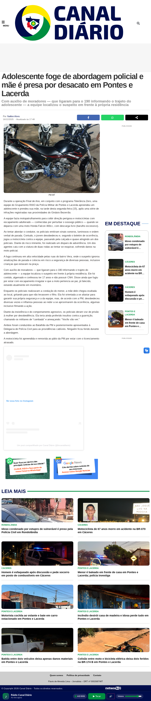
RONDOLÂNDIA (132, 236)
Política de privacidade (78, 675)
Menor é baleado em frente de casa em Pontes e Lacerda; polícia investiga (135, 326)
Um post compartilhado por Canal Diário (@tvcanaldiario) (43, 445)
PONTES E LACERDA (88, 568)
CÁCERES (130, 262)
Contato (97, 675)
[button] (138, 23)
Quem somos (56, 675)
